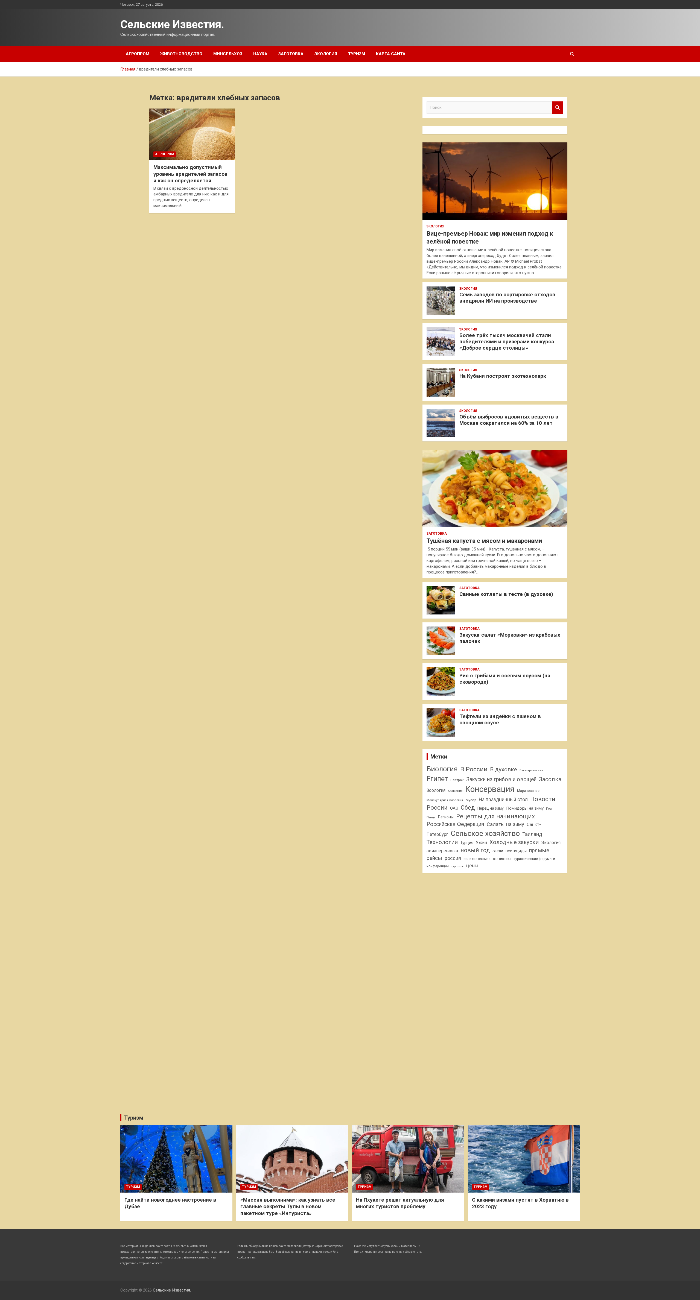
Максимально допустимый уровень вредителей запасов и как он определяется (190, 174)
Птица (431, 817)
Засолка (550, 779)
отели (497, 850)
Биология (442, 769)
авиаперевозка (442, 850)
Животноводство (181, 53)
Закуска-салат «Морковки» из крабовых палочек (509, 638)
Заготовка (291, 53)
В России (474, 769)
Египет (437, 779)
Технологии (442, 842)
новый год (475, 850)
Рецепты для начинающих (495, 816)
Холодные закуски (514, 842)
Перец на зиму (490, 808)
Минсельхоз (227, 53)
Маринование (528, 791)
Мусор (471, 800)
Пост (549, 808)
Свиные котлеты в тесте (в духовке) (506, 594)
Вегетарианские (531, 770)
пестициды (516, 850)
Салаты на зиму (505, 824)
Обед (468, 807)
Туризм (356, 53)
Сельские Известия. (172, 24)
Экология (325, 53)
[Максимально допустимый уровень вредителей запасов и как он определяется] (192, 134)
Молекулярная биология (445, 800)
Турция (466, 842)
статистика (502, 859)
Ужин (481, 842)
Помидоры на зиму (525, 808)
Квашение (455, 791)
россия (453, 858)
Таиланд (532, 834)
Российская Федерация (455, 824)
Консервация (490, 789)
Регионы (446, 817)
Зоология (436, 790)
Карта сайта (391, 53)
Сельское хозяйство (485, 833)
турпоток (457, 866)
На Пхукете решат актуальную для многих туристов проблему (400, 1203)
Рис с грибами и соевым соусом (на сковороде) (504, 678)
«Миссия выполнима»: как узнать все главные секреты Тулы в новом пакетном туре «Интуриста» (287, 1206)
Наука (260, 53)
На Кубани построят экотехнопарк (502, 376)
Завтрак (457, 780)
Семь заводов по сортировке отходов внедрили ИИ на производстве (507, 297)
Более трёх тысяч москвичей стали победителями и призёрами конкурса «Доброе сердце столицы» (506, 341)
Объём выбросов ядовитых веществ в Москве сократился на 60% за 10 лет (508, 420)
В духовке (503, 769)
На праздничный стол (503, 799)
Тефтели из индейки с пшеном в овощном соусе (500, 719)
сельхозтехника (477, 859)
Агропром (137, 53)
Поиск (557, 107)
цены (472, 865)
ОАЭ (454, 808)
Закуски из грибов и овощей (501, 779)
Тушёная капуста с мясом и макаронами (484, 540)
